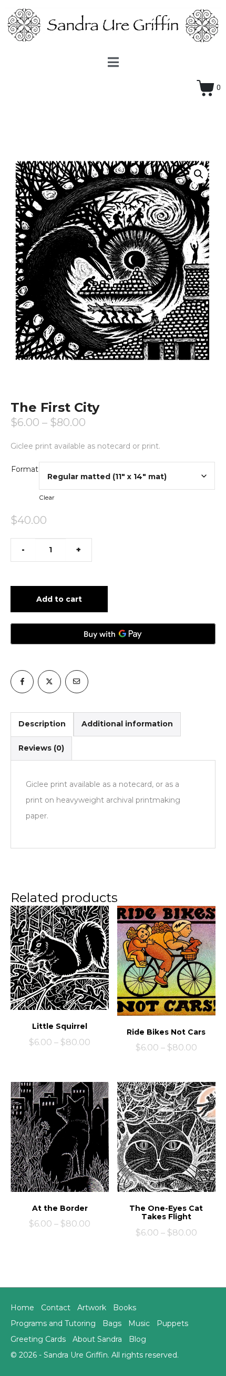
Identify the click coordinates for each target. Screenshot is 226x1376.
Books (124, 1307)
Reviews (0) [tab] (41, 748)
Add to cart (59, 599)
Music (139, 1323)
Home (22, 1307)
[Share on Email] (76, 681)
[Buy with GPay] (113, 633)
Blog (137, 1339)
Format (24, 469)
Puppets (172, 1323)
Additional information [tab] (127, 724)
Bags (111, 1323)
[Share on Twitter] (49, 681)
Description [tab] (42, 724)
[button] (198, 174)
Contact (55, 1307)
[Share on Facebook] (22, 681)
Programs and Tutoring (53, 1323)
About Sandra (97, 1339)
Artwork (91, 1307)
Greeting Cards (38, 1339)
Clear (47, 497)
